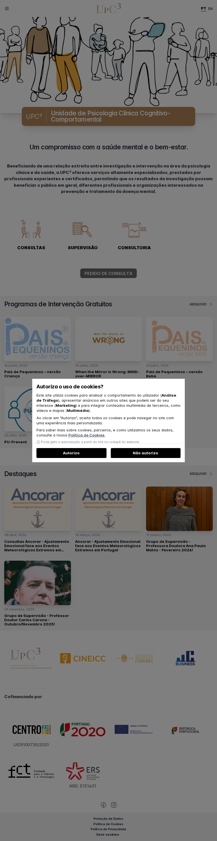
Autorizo (71, 453)
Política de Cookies (86, 435)
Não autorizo (145, 453)
